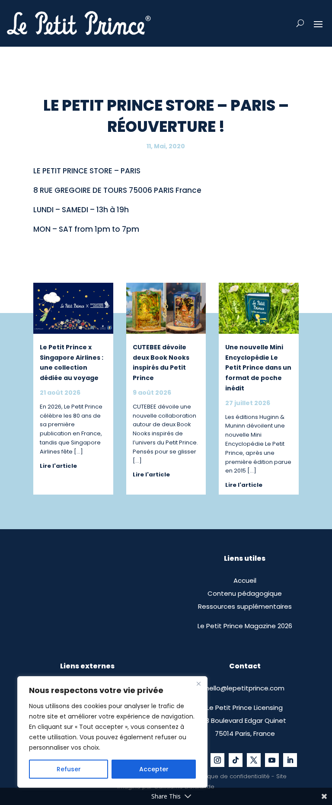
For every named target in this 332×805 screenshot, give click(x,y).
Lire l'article (58, 466)
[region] (112, 732)
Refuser (69, 769)
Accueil (244, 580)
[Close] (198, 683)
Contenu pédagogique (245, 593)
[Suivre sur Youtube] (272, 760)
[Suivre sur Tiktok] (236, 760)
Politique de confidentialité (232, 776)
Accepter (154, 769)
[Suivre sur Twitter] (254, 760)
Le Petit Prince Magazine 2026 (245, 625)
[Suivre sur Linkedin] (290, 760)
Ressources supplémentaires (245, 606)
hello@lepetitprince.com (244, 688)
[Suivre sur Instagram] (217, 760)
